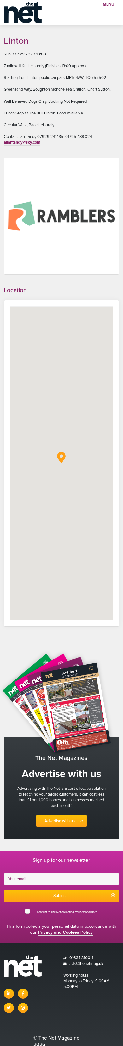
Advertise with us (59, 820)
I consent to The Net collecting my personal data (67, 912)
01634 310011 (81, 957)
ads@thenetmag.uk (86, 963)
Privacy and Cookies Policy (65, 932)
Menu (108, 4)
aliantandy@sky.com (22, 142)
